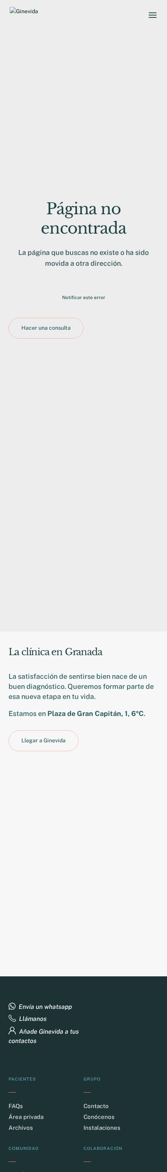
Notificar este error (83, 297)
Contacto (96, 1106)
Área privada (26, 1116)
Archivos (21, 1127)
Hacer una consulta (46, 328)
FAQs (16, 1106)
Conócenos (99, 1116)
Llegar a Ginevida (43, 740)
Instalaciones (102, 1127)
